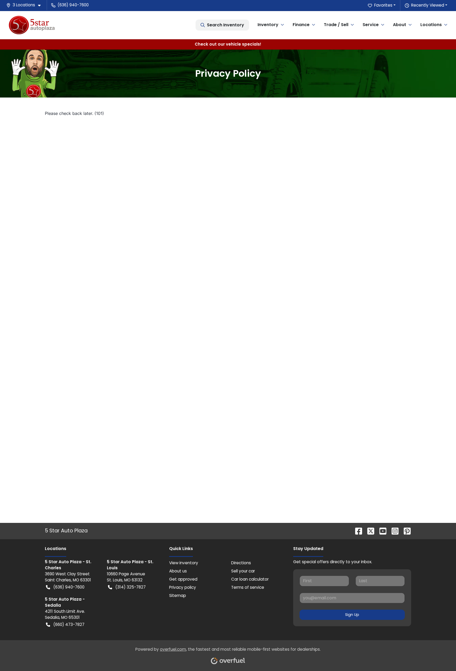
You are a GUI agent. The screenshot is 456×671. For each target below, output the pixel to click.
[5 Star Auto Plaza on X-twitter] (369, 530)
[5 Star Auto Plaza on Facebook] (356, 530)
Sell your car (243, 571)
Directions (241, 563)
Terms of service (247, 587)
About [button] (399, 25)
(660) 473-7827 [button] (68, 624)
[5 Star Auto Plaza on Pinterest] (405, 530)
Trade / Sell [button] (336, 25)
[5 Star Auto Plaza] (31, 25)
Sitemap (177, 595)
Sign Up (352, 614)
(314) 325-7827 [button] (130, 587)
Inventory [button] (268, 25)
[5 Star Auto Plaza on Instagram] (393, 530)
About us (178, 571)
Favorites (383, 5)
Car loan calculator (250, 579)
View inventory (183, 563)
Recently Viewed (427, 5)
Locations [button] (431, 25)
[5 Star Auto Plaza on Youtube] (381, 530)
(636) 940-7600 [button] (73, 5)
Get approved (183, 579)
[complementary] (440, 655)
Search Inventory (225, 25)
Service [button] (371, 25)
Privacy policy (182, 587)
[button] (25, 5)
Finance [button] (301, 25)
